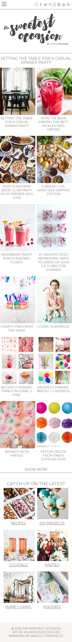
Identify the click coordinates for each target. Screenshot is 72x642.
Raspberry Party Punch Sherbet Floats (16, 258)
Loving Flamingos (53, 327)
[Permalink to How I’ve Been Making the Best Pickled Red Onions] (54, 91)
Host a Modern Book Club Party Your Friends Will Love (16, 192)
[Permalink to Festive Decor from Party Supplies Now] (54, 424)
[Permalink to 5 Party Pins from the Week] (17, 299)
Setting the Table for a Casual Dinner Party (17, 122)
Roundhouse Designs (42, 632)
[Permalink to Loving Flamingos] (54, 299)
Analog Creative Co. (46, 636)
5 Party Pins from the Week (17, 328)
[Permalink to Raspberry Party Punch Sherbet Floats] (17, 227)
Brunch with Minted (17, 454)
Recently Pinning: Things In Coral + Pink (17, 391)
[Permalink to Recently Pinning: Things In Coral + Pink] (17, 360)
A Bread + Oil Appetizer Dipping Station (53, 190)
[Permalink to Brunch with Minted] (17, 424)
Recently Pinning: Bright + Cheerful (53, 389)
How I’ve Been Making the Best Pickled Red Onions (53, 124)
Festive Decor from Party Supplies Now (53, 455)
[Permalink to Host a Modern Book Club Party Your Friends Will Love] (17, 159)
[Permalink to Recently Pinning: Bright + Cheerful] (54, 360)
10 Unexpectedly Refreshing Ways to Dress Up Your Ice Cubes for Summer (53, 262)
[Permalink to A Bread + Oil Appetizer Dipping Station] (54, 159)
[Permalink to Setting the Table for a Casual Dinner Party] (17, 91)
